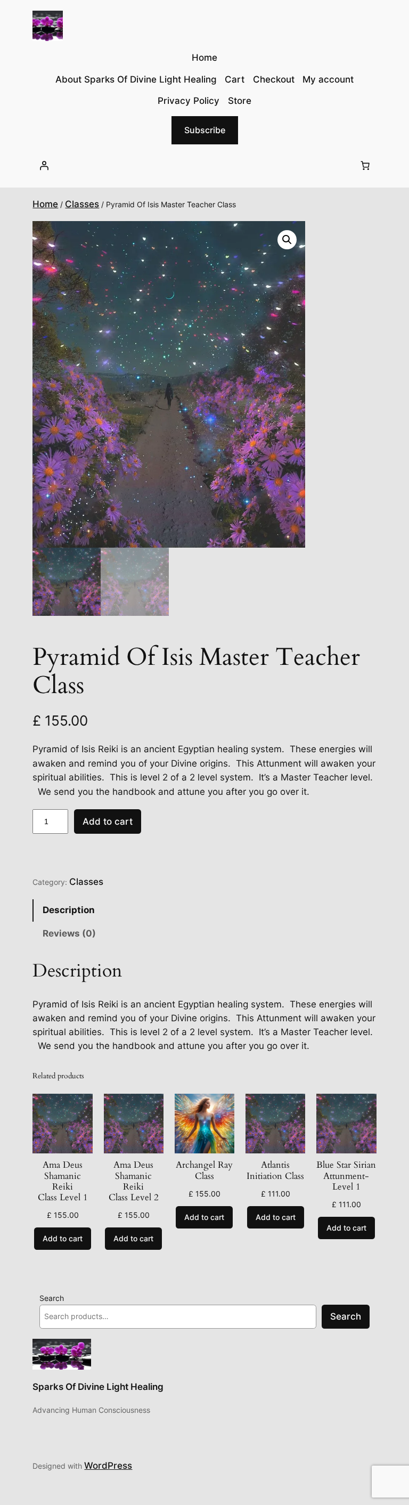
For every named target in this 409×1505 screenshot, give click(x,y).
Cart (234, 79)
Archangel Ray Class (204, 1170)
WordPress (108, 1465)
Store (239, 100)
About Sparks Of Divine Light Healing (136, 79)
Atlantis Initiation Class (275, 1170)
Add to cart (108, 821)
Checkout (274, 79)
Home (45, 204)
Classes (82, 204)
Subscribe (204, 130)
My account (328, 79)
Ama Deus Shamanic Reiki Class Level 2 (134, 1181)
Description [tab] (69, 910)
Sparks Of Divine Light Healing (97, 1386)
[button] (287, 239)
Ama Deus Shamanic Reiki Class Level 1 (63, 1181)
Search (51, 1298)
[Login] (43, 165)
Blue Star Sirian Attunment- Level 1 (346, 1176)
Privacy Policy (188, 100)
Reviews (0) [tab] (69, 933)
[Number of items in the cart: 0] (365, 165)
